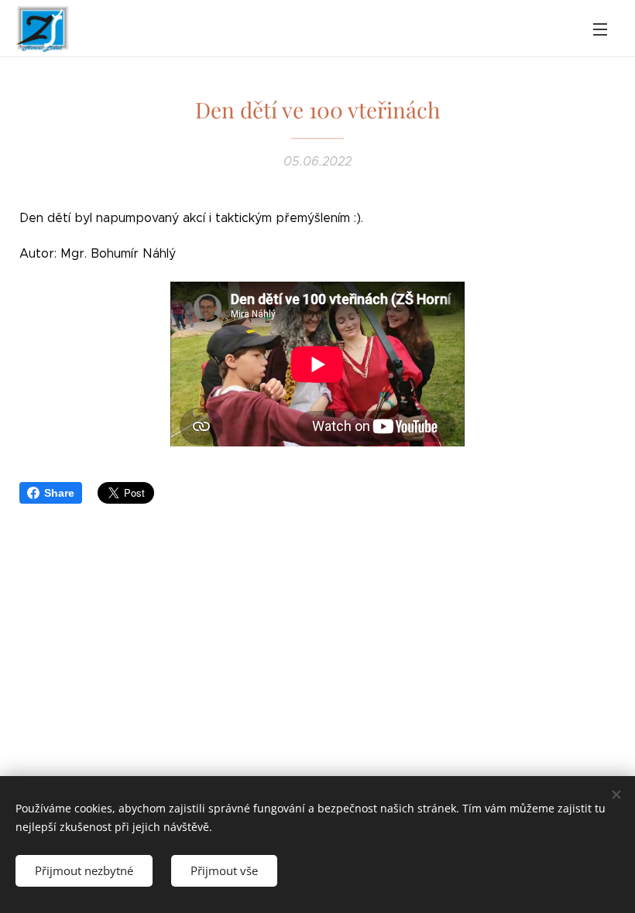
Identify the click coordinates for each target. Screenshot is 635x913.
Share (59, 493)
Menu (600, 28)
